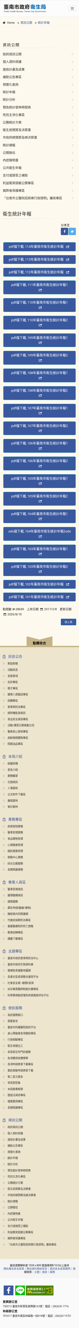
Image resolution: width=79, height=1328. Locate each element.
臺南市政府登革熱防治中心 (22, 958)
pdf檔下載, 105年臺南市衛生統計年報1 (39, 478)
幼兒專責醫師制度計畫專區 (22, 989)
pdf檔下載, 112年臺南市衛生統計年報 (36, 272)
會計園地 (12, 806)
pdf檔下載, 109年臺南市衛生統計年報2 (39, 355)
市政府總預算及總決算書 (20, 137)
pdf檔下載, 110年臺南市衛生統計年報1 (39, 302)
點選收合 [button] (39, 643)
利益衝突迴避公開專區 (18, 183)
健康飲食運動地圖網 (19, 970)
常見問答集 (13, 1082)
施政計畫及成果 (14, 69)
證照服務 (12, 901)
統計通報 (9, 145)
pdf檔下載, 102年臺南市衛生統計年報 (36, 584)
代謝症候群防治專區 (19, 920)
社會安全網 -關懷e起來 (20, 983)
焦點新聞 (12, 663)
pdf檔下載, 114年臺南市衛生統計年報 (36, 247)
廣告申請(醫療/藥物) (19, 907)
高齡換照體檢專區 (17, 737)
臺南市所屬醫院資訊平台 (21, 1027)
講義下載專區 (15, 938)
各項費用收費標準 (17, 1058)
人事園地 (12, 788)
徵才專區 (12, 688)
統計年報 (44, 22)
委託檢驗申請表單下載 (20, 1070)
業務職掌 (12, 776)
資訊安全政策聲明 (60, 1268)
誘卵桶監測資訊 (16, 713)
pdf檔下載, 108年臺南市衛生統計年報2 (39, 390)
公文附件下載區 (16, 794)
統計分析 (9, 99)
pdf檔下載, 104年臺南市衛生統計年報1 (39, 514)
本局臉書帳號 (15, 1089)
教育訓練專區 (15, 932)
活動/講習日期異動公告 (20, 725)
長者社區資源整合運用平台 (22, 976)
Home (11, 22)
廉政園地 (12, 800)
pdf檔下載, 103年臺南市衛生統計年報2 (39, 567)
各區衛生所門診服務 (19, 1052)
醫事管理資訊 (15, 889)
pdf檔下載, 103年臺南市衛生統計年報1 (39, 549)
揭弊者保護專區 (14, 190)
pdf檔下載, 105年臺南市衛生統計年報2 (39, 496)
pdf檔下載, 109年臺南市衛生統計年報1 (39, 338)
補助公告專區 (12, 77)
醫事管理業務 (15, 832)
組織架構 (12, 763)
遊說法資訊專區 (16, 1095)
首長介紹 (12, 769)
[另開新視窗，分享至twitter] (72, 231)
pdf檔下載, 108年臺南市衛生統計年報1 (39, 373)
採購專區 (12, 700)
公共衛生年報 (12, 168)
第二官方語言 (15, 1076)
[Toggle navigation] (72, 8)
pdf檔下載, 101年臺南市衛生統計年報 (36, 597)
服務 (52, 1271)
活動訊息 (12, 669)
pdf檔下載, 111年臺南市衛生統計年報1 (39, 285)
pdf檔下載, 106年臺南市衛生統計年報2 (39, 461)
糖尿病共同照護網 (17, 914)
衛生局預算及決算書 (17, 130)
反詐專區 (12, 682)
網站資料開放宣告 (37, 1268)
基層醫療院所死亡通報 (20, 926)
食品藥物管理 (15, 838)
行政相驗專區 (15, 1039)
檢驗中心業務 (15, 857)
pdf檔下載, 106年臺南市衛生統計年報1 (39, 443)
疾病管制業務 (15, 826)
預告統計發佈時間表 (17, 107)
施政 (44, 1271)
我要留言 (12, 1021)
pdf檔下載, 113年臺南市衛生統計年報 (36, 259)
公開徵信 (9, 153)
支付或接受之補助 (15, 175)
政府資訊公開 (12, 54)
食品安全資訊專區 (17, 719)
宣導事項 (12, 676)
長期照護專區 (15, 1107)
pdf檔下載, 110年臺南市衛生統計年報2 (39, 320)
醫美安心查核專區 (17, 731)
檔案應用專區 (15, 1101)
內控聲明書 (10, 160)
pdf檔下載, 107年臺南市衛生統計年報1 (39, 408)
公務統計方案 (12, 122)
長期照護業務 (15, 869)
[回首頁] (25, 8)
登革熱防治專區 (16, 707)
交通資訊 (12, 782)
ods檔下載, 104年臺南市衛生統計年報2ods (39, 531)
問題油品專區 (15, 744)
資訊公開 (26, 22)
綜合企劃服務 (15, 863)
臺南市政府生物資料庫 (20, 964)
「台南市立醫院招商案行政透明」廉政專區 (32, 198)
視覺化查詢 (10, 84)
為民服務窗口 (15, 1015)
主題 (37, 1271)
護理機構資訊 (15, 895)
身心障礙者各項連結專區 (21, 1033)
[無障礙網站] (39, 1290)
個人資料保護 (12, 62)
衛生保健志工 (15, 1046)
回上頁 (68, 622)
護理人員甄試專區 (17, 694)
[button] (39, 641)
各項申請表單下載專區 (20, 1064)
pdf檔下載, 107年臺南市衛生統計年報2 (39, 426)
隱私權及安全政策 (13, 1268)
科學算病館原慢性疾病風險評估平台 (28, 995)
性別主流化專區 (14, 115)
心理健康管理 (15, 845)
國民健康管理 (15, 851)
